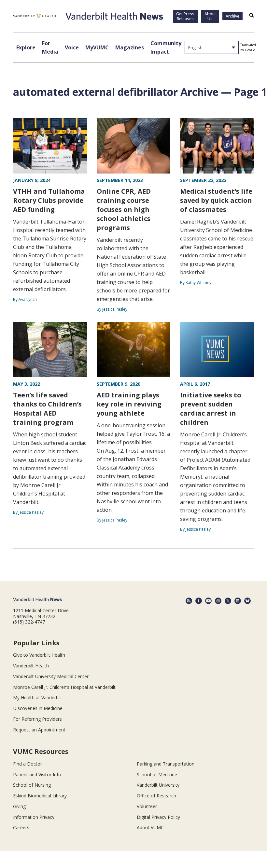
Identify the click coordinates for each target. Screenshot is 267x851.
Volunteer (147, 806)
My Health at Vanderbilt (37, 697)
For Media (50, 47)
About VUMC (150, 827)
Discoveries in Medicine (38, 708)
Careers (21, 827)
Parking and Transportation (165, 764)
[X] (228, 601)
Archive (232, 16)
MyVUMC (97, 47)
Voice (72, 47)
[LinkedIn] (237, 601)
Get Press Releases (185, 16)
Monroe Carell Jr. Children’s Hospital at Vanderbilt (64, 687)
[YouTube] (208, 601)
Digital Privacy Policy (158, 817)
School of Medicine (157, 774)
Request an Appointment (39, 730)
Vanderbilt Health (31, 666)
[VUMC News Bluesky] (247, 601)
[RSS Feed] (189, 601)
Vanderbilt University (158, 785)
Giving (19, 806)
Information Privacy (33, 817)
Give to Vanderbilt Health (39, 655)
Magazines (129, 47)
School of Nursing (32, 785)
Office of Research (156, 796)
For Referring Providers (37, 719)
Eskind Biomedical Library (40, 796)
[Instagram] (218, 601)
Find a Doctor (27, 764)
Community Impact (165, 47)
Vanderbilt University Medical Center (51, 676)
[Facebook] (198, 601)
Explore (25, 47)
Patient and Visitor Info (37, 774)
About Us (210, 16)
